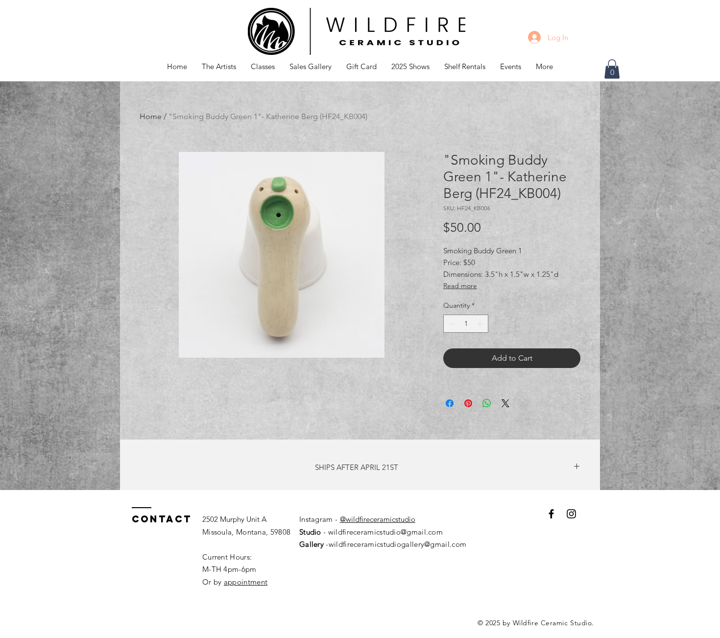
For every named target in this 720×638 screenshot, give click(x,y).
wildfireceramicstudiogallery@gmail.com (397, 544)
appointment (245, 582)
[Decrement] (451, 323)
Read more (460, 285)
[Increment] (481, 323)
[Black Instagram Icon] (571, 514)
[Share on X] (505, 403)
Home (151, 116)
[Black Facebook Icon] (551, 514)
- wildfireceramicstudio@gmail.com (382, 532)
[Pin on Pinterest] (468, 403)
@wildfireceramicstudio (377, 519)
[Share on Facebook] (450, 403)
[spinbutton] (466, 323)
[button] (262, 66)
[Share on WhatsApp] (487, 403)
